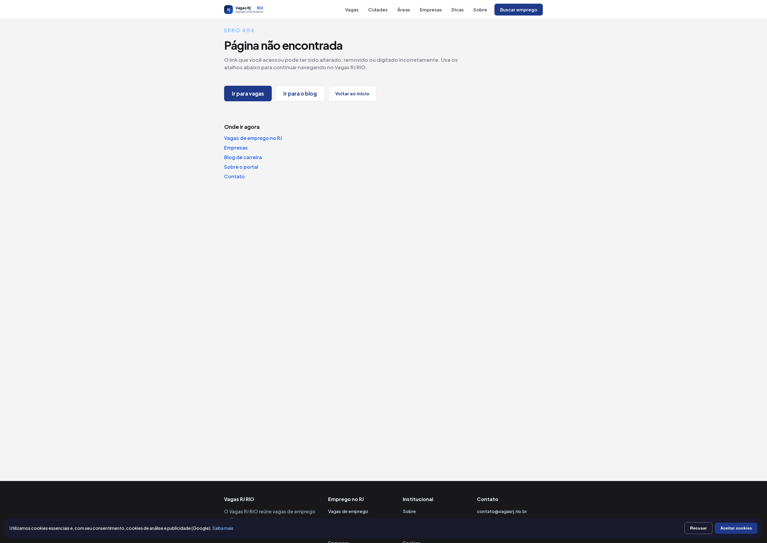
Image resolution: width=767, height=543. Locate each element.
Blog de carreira (243, 157)
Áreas (403, 9)
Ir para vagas (248, 93)
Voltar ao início (352, 93)
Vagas (352, 9)
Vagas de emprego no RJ (253, 138)
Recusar (698, 528)
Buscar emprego (518, 9)
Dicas (458, 9)
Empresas (431, 9)
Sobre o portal (241, 167)
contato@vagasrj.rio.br (502, 511)
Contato (234, 176)
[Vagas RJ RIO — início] (257, 9)
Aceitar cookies (736, 528)
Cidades (378, 9)
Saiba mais (222, 528)
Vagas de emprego (348, 511)
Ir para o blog (300, 93)
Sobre (480, 9)
